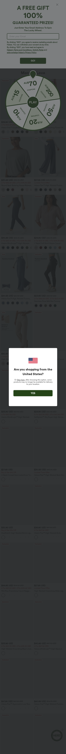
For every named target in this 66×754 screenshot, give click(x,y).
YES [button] (33, 393)
